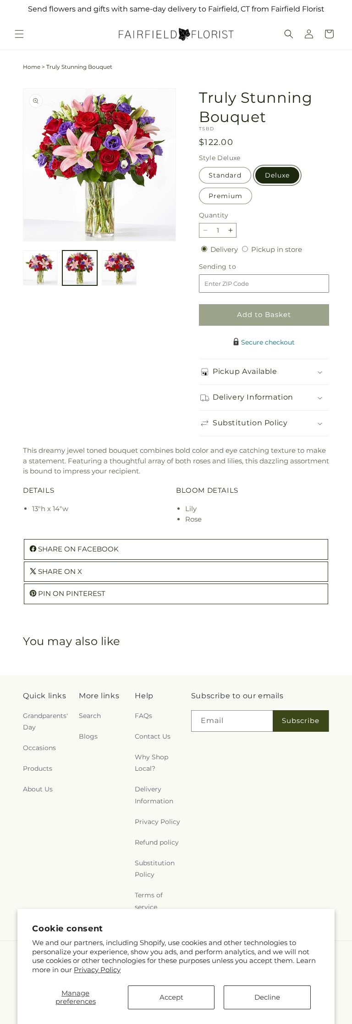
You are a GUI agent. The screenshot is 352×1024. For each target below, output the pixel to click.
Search (90, 716)
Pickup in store (276, 249)
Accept (171, 997)
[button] (19, 34)
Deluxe (277, 175)
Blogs (88, 736)
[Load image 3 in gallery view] (119, 267)
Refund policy (157, 842)
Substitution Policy (155, 869)
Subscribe (300, 720)
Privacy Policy (97, 969)
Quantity (213, 215)
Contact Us (152, 736)
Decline (267, 997)
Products (37, 768)
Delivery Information (154, 795)
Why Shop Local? (151, 763)
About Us (38, 789)
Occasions (39, 748)
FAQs (143, 716)
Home (31, 66)
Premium (225, 196)
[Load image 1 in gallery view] (40, 267)
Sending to (231, 267)
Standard (225, 175)
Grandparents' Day (45, 721)
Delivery (225, 249)
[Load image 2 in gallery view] (79, 267)
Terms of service (149, 901)
